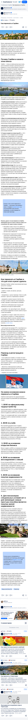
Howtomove (4, 5)
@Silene (6, 601)
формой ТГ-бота (17, 559)
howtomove (7, 2)
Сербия (10, 5)
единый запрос (16, 207)
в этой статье (9, 323)
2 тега (25, 631)
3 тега (25, 689)
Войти (24, 2)
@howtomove (7, 7)
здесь (23, 318)
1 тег (26, 660)
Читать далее (22, 653)
